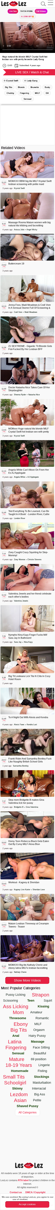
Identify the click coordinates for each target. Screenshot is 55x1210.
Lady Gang (32, 80)
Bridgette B (19, 807)
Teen (30, 1000)
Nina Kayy (28, 642)
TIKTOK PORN (26, 11)
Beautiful (40, 1053)
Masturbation (42, 1082)
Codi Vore (18, 312)
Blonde (21, 87)
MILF (37, 93)
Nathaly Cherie (20, 972)
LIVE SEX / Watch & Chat (32, 72)
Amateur (36, 1012)
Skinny (17, 1088)
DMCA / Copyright (35, 1192)
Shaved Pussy (27, 1106)
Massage (37, 1041)
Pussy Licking (15, 994)
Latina (15, 1041)
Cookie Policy (35, 1199)
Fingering (24, 93)
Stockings (41, 1077)
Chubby (10, 93)
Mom (18, 1012)
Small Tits (14, 1076)
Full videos (41, 11)
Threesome (17, 1018)
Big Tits (8, 87)
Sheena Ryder (20, 395)
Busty (47, 87)
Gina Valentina (32, 807)
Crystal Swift (12, 80)
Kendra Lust (32, 724)
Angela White (20, 477)
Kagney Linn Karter (22, 889)
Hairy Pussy (37, 1035)
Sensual (27, 99)
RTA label (23, 1180)
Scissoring (10, 1000)
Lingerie (44, 1065)
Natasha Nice (34, 395)
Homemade (19, 1071)
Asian (20, 1100)
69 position (38, 1059)
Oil (47, 93)
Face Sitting (41, 1047)
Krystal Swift (19, 188)
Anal (15, 1035)
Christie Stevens (34, 559)
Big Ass (39, 1094)
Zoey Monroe (20, 559)
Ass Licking (15, 1006)
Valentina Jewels (21, 601)
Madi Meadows (30, 312)
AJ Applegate (33, 477)
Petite (37, 1100)
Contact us (16, 1192)
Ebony (21, 1024)
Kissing (43, 1006)
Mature (16, 1059)
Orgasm (39, 1030)
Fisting (42, 1071)
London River (19, 518)
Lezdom (19, 1094)
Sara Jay (18, 642)
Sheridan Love (39, 889)
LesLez (17, 4)
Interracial (39, 1088)
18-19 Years (18, 1065)
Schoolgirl (15, 1082)
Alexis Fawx (19, 724)
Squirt (48, 1000)
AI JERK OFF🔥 (27, 17)
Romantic (42, 1018)
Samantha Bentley (21, 766)
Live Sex (12, 11)
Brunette (35, 87)
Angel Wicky (32, 229)
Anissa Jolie (19, 229)
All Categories (27, 1112)
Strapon (40, 994)
